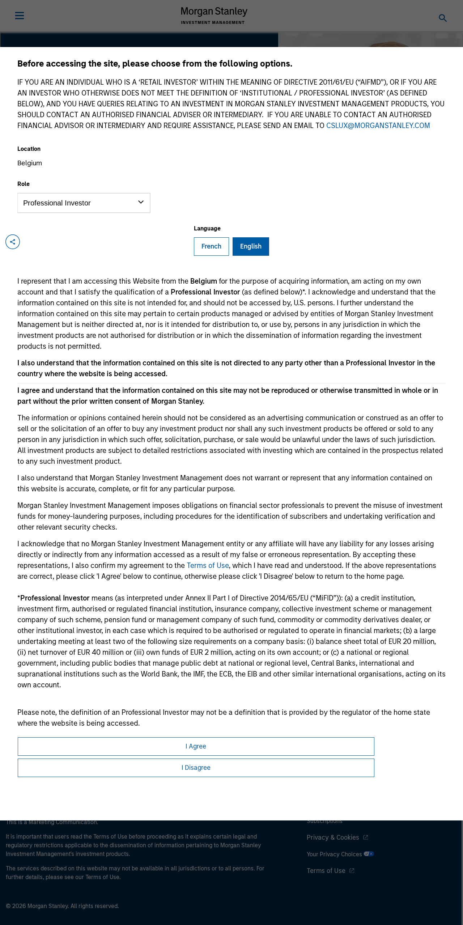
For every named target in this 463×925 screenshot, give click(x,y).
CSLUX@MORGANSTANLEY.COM (378, 125)
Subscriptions (325, 821)
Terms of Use (208, 565)
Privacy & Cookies (333, 837)
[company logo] (214, 15)
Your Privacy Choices (335, 854)
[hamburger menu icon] (19, 15)
